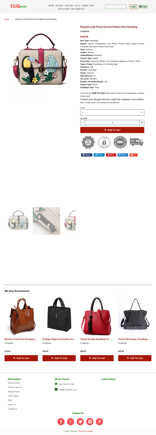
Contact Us (12, 409)
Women (85, 6)
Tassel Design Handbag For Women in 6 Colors (105, 339)
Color (82, 108)
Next (80, 115)
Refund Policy (14, 392)
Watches (69, 6)
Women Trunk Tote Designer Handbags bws (28, 339)
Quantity (83, 118)
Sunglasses (64, 9)
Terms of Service (15, 387)
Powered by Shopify (85, 431)
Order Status (13, 396)
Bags (77, 6)
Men (92, 6)
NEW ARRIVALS (78, 9)
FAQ (10, 400)
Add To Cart (113, 130)
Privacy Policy (14, 383)
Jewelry (59, 6)
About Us (12, 405)
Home (51, 6)
